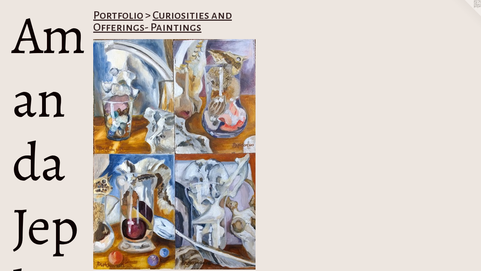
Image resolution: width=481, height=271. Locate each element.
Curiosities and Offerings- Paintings (162, 21)
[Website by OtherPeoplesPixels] (466, 15)
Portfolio (118, 15)
